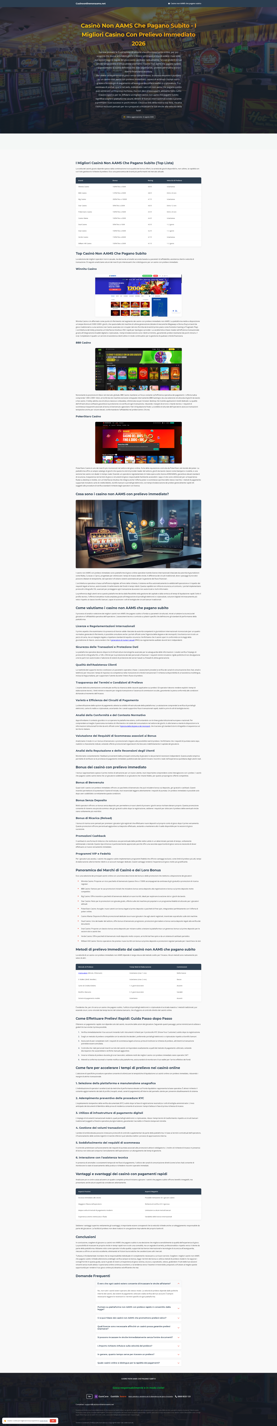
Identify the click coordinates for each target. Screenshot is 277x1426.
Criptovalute (82, 973)
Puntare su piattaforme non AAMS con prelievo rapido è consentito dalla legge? (134, 1308)
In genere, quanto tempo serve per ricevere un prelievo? (125, 1354)
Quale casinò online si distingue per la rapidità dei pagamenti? (128, 1363)
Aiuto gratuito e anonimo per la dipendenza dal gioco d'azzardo (150, 1396)
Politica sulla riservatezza (98, 1423)
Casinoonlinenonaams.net (91, 3)
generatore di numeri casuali (122, 640)
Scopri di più (44, 1421)
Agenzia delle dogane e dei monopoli (135, 726)
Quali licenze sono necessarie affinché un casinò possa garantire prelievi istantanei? (133, 1327)
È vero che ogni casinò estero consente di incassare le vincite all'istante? (134, 1283)
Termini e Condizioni (82, 1423)
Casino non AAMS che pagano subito (186, 3)
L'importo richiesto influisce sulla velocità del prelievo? (124, 1346)
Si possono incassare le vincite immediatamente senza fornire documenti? (135, 1337)
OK (53, 1421)
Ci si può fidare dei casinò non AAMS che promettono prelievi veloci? (131, 1318)
